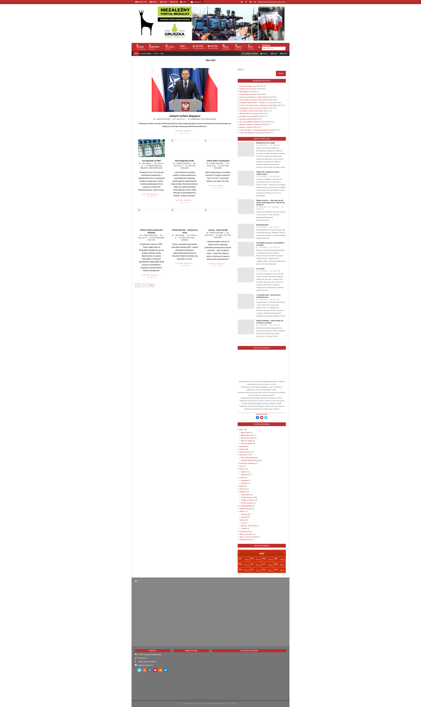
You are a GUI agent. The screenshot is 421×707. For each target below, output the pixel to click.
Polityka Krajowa (208, 119)
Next (151, 285)
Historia (156, 238)
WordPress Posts (245, 540)
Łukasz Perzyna (163, 119)
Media (151, 166)
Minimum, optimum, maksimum (250, 125)
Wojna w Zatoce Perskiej (248, 537)
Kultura (241, 469)
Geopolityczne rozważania (248, 116)
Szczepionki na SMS (151, 161)
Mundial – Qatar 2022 (248, 526)
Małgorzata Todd (247, 438)
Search (240, 69)
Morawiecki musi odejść (265, 143)
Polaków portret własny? (248, 89)
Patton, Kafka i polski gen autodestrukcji (253, 100)
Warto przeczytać (245, 534)
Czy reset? (260, 269)
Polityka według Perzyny (249, 460)
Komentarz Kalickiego (247, 463)
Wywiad (243, 483)
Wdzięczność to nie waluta (249, 114)
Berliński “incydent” (246, 127)
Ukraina (184, 240)
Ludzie (241, 478)
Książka (243, 472)
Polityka (151, 240)
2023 (261, 553)
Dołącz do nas (261, 414)
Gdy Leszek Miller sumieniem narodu (252, 122)
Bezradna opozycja (246, 119)
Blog (241, 430)
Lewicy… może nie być (218, 230)
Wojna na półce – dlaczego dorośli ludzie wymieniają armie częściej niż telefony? (270, 202)
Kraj (162, 238)
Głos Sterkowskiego (248, 458)
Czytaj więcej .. (184, 131)
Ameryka (244, 514)
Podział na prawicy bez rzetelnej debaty (253, 97)
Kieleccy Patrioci (245, 452)
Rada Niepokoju (262, 225)
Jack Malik (146, 163)
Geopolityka (245, 495)
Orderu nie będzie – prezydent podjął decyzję (255, 130)
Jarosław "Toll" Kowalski (269, 207)
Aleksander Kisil (246, 435)
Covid (243, 523)
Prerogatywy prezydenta (248, 94)
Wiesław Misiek (246, 444)
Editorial (242, 446)
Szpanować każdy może (248, 86)
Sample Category (245, 509)
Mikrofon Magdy (247, 441)
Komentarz (195, 119)
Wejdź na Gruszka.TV (145, 665)
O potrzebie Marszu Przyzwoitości (251, 133)
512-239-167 (142, 658)
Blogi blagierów (244, 92)
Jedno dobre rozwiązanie (217, 161)
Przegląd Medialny (245, 506)
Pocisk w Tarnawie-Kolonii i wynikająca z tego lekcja (258, 105)
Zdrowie (244, 528)
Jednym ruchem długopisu (184, 116)
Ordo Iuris (242, 489)
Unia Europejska (155, 168)
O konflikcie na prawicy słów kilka (251, 111)
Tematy (242, 520)
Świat (241, 511)
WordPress (234, 703)
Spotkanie (244, 481)
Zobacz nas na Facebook (147, 662)
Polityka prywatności (189, 703)
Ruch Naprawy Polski (184, 161)
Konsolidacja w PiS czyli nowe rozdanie (253, 108)
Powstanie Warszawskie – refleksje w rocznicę (256, 103)
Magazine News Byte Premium (214, 703)
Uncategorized (244, 531)
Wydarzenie (245, 475)
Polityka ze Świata (247, 500)
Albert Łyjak (245, 433)
